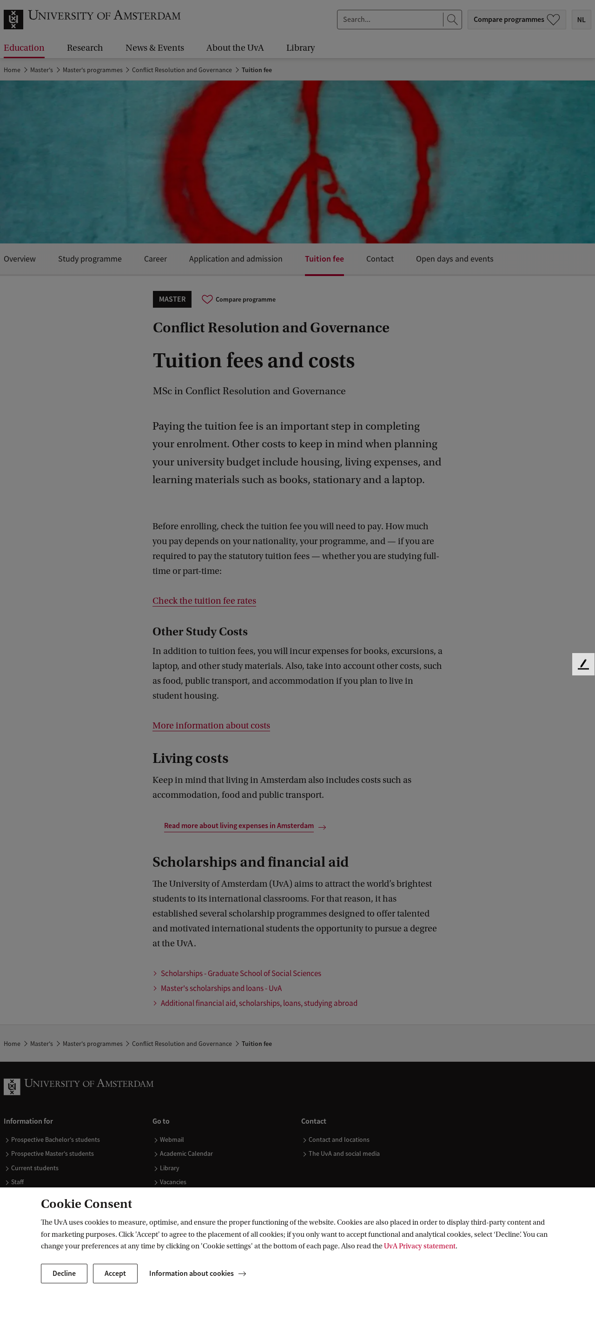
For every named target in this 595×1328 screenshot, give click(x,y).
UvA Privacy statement (420, 1246)
